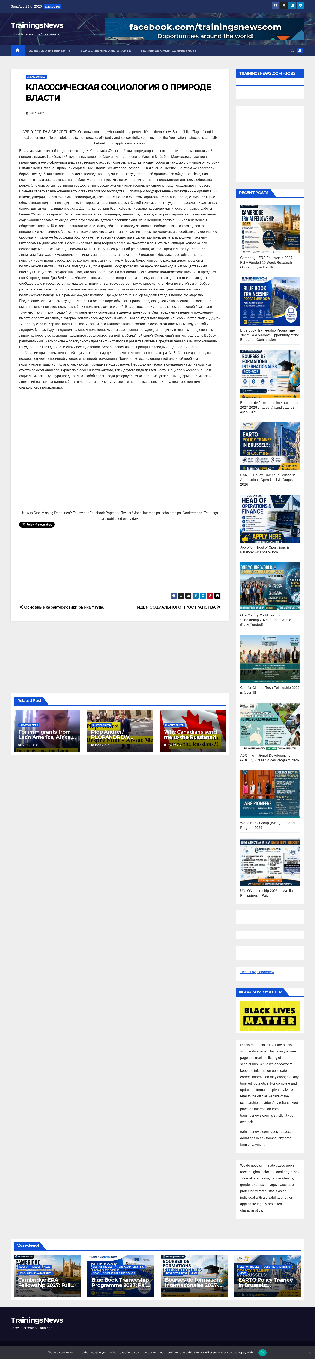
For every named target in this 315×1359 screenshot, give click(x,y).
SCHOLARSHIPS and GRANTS (105, 51)
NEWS (47, 1267)
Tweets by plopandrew (257, 972)
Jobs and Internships (50, 51)
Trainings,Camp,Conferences (169, 51)
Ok (262, 1352)
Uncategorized (36, 77)
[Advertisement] (120, 450)
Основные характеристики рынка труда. (63, 607)
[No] (310, 1352)
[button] (292, 50)
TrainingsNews (37, 25)
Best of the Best (30, 1267)
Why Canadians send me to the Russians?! (190, 734)
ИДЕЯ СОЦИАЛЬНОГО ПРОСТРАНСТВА (177, 607)
